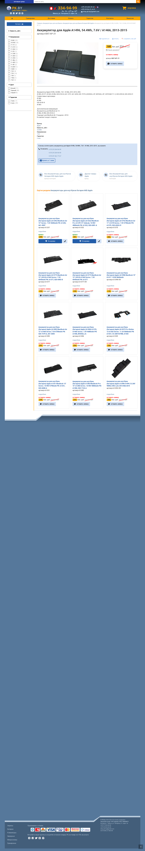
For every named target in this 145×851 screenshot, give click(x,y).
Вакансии (130, 18)
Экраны (10, 826)
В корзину (51, 241)
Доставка (51, 18)
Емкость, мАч (15, 31)
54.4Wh (39, 130)
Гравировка (30, 18)
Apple (39, 126)
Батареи (10, 829)
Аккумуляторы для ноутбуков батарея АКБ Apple (78, 23)
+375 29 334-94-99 (55, 149)
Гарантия (90, 18)
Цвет (12, 85)
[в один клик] (64, 241)
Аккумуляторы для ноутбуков (52, 23)
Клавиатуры (11, 833)
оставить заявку (116, 64)
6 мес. (39, 138)
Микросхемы (12, 840)
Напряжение (14, 37)
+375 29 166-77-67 (55, 156)
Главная (39, 23)
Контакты (110, 18)
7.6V (38, 134)
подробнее (42, 231)
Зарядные (11, 836)
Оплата (70, 18)
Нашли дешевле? (114, 50)
